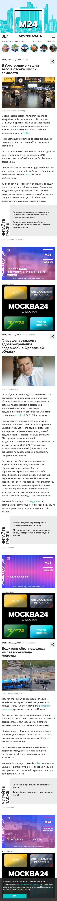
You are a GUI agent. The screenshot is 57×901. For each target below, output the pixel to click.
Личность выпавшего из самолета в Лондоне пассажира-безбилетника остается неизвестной (31, 215)
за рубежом (20, 240)
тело (26, 174)
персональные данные (28, 884)
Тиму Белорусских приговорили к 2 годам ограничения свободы (30, 524)
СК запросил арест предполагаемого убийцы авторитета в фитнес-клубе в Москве (31, 533)
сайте (21, 415)
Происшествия (29, 335)
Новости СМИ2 (8, 284)
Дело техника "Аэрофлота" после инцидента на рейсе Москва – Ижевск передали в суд (31, 225)
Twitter (26, 133)
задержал (35, 501)
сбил (37, 763)
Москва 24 (28, 36)
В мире (25, 60)
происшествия (8, 240)
